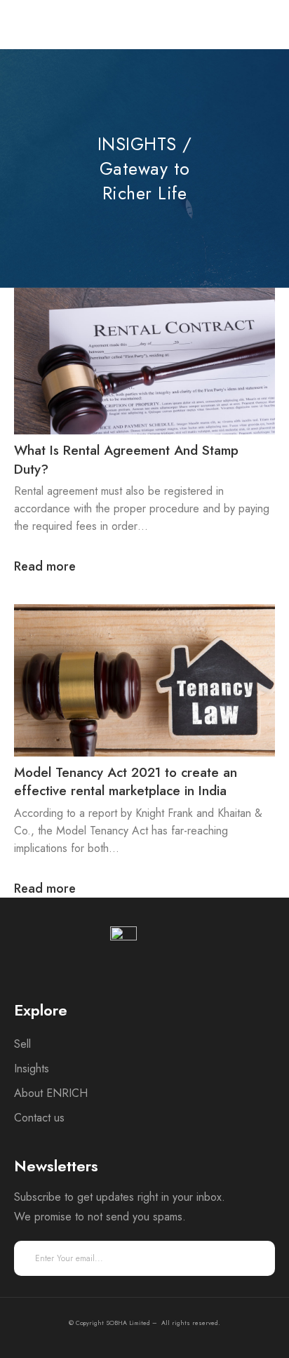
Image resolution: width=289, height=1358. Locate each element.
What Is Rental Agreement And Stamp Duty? (126, 460)
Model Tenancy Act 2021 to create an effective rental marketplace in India (125, 782)
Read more (45, 566)
